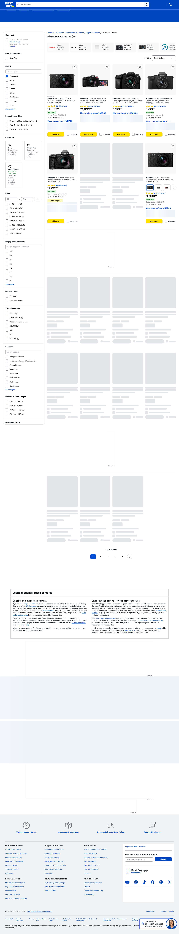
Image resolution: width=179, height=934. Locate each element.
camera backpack (79, 623)
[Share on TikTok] (144, 882)
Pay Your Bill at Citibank (14, 887)
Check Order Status (13, 849)
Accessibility (9, 919)
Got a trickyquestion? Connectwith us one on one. (154, 923)
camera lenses (48, 610)
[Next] (174, 187)
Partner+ (87, 873)
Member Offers (50, 891)
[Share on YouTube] (127, 882)
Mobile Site (150, 912)
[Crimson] (167, 187)
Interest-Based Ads (41, 920)
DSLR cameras (31, 606)
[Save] (74, 67)
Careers (87, 887)
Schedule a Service (52, 857)
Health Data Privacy (67, 920)
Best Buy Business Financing (16, 898)
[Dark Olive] (158, 187)
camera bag (24, 625)
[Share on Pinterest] (161, 882)
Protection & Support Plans (55, 865)
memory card (129, 630)
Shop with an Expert (52, 853)
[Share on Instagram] (136, 882)
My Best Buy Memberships (55, 883)
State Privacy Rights (53, 920)
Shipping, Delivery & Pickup (16, 853)
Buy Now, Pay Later (12, 895)
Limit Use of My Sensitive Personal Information (114, 920)
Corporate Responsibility (93, 891)
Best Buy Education (91, 865)
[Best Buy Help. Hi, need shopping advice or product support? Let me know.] (171, 923)
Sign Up (163, 859)
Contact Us (49, 873)
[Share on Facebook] (153, 882)
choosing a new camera (29, 604)
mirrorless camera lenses (105, 618)
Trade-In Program (12, 869)
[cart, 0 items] (170, 4)
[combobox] (164, 58)
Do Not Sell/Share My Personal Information (86, 920)
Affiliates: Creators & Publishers (96, 857)
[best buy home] (9, 4)
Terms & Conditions (19, 920)
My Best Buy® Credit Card (15, 883)
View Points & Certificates (54, 887)
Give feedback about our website (39, 912)
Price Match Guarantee (14, 861)
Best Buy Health (90, 861)
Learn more (136, 873)
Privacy (31, 919)
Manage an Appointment (54, 861)
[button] (65, 115)
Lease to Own (10, 891)
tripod (158, 628)
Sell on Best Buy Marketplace (95, 849)
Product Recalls (11, 865)
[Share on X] (169, 882)
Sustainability (89, 895)
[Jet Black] (150, 187)
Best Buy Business (91, 869)
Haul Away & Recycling (53, 869)
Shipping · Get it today (19, 44)
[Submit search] (146, 4)
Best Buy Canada (167, 912)
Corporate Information (93, 883)
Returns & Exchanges (13, 857)
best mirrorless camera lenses (151, 620)
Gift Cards (9, 873)
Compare (73, 134)
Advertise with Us (90, 853)
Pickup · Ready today (19, 39)
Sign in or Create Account (135, 847)
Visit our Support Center (54, 849)
